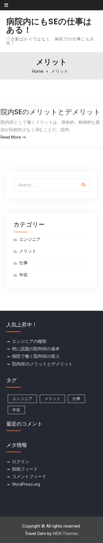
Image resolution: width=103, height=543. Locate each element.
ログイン (20, 461)
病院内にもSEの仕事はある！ (49, 26)
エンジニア (30, 239)
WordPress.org (26, 484)
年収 (23, 275)
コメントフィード (29, 476)
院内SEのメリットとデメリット (51, 112)
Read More (11, 137)
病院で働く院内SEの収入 (36, 356)
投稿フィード (25, 469)
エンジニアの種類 (29, 341)
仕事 (23, 262)
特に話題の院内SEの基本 (36, 348)
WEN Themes (65, 533)
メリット (27, 251)
